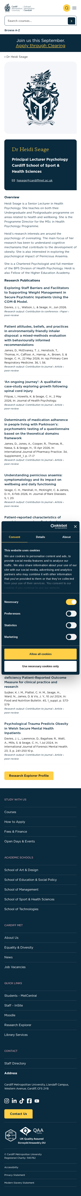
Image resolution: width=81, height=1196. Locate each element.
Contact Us (18, 1114)
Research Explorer (17, 1025)
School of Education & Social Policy (30, 880)
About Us (11, 938)
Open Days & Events (19, 841)
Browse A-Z (12, 30)
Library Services (16, 1035)
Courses (10, 812)
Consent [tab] (14, 537)
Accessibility (11, 1167)
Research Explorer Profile (29, 776)
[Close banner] (75, 526)
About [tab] (66, 537)
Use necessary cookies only (40, 666)
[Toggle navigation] (74, 8)
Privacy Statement (14, 1175)
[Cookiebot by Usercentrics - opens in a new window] (51, 526)
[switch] (71, 614)
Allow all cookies (40, 654)
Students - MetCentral (20, 996)
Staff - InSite (13, 1005)
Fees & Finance (15, 831)
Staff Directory (15, 1063)
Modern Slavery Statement (19, 1182)
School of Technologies (21, 909)
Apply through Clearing (40, 45)
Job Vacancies (15, 967)
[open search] (66, 8)
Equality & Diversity (18, 947)
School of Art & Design (21, 870)
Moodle (9, 1015)
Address (10, 1073)
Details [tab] (40, 537)
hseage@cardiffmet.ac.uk (35, 180)
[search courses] (71, 20)
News (8, 957)
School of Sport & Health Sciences (29, 899)
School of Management (21, 889)
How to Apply (14, 822)
